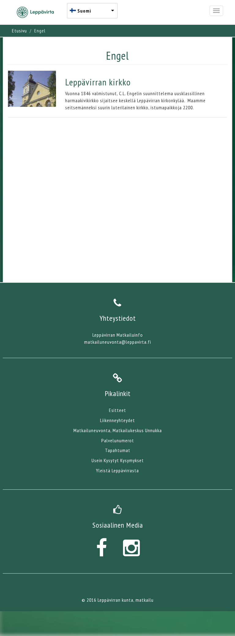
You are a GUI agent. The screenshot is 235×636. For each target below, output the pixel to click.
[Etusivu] (37, 12)
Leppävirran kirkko (98, 82)
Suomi (84, 11)
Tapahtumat (117, 450)
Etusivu (19, 31)
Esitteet (117, 410)
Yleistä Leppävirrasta (117, 470)
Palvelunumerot (117, 440)
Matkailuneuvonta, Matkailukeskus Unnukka (117, 430)
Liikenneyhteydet (117, 420)
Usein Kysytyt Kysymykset (117, 460)
